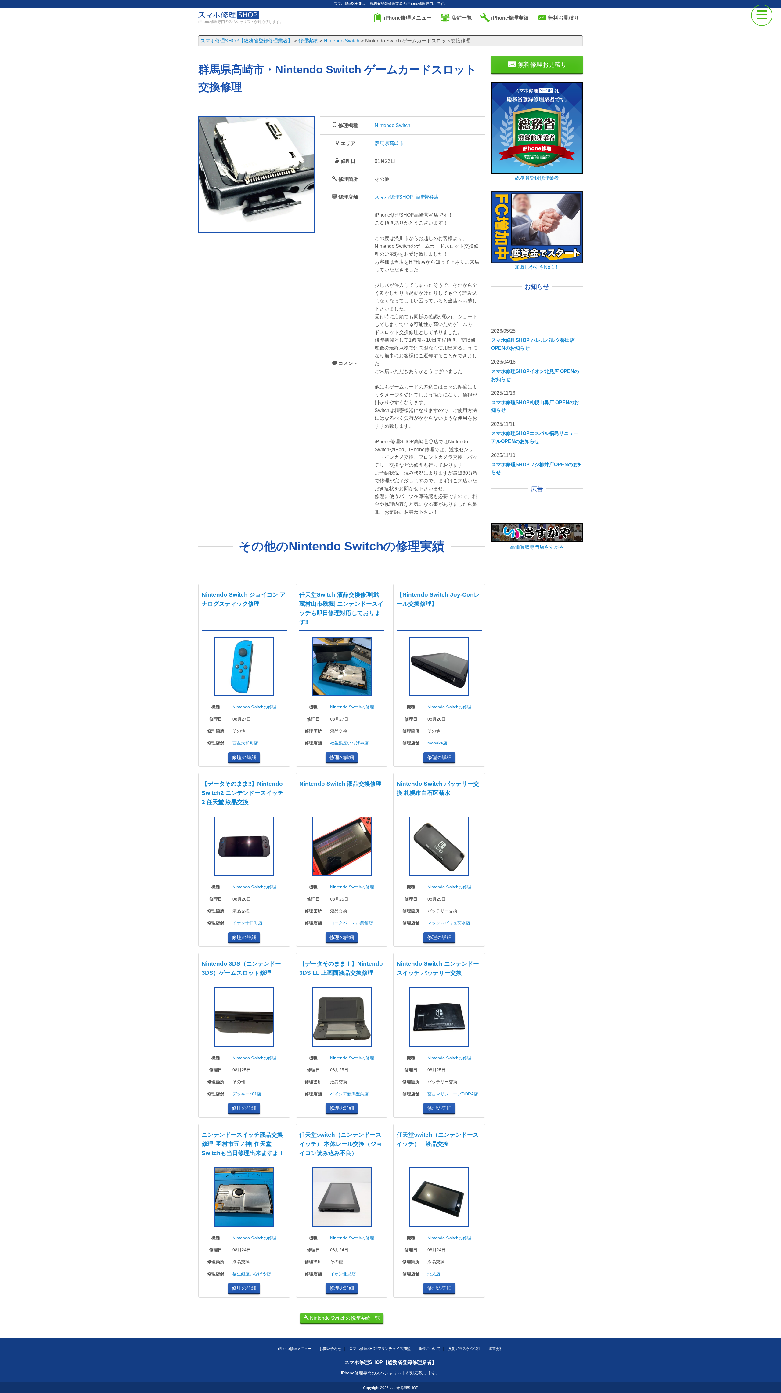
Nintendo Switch (392, 125)
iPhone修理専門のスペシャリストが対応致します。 (390, 1372)
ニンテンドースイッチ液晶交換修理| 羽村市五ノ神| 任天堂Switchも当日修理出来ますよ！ (243, 1144)
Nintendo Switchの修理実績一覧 (344, 1318)
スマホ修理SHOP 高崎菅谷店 (407, 196)
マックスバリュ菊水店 (448, 922)
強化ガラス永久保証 (464, 1349)
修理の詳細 (244, 757)
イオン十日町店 (247, 922)
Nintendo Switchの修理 (254, 706)
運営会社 (495, 1349)
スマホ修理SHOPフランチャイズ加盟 (380, 1349)
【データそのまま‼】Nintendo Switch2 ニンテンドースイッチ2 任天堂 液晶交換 (242, 793)
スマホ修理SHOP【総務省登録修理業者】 (390, 1362)
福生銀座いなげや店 (349, 742)
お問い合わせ (330, 1349)
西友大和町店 (245, 742)
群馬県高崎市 (389, 143)
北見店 (433, 1273)
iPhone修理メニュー (295, 1349)
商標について (429, 1349)
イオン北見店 (343, 1273)
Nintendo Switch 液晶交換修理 (340, 784)
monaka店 (437, 742)
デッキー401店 (246, 1093)
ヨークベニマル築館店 (351, 922)
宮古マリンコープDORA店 (452, 1093)
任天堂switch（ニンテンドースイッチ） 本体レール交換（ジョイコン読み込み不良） (340, 1144)
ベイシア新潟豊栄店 (349, 1093)
